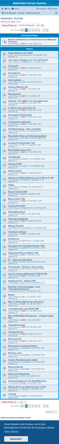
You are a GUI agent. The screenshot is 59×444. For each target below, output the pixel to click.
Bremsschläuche (15, 367)
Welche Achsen (15, 171)
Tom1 (24, 131)
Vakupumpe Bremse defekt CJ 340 (23, 253)
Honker (18, 22)
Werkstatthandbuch (16, 212)
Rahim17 (25, 396)
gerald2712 (26, 248)
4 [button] (35, 30)
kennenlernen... (15, 73)
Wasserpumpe (14, 94)
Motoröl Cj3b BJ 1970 (17, 192)
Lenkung (12, 394)
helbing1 (24, 187)
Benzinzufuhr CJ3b (16, 199)
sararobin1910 (27, 228)
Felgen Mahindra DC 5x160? (20, 53)
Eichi (23, 291)
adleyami (25, 389)
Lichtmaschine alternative (19, 122)
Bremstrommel (14, 339)
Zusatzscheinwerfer (16, 206)
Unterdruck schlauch (17, 232)
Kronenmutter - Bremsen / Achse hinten (25, 267)
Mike (23, 145)
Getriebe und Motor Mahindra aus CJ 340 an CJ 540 (31, 178)
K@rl (13, 22)
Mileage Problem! (16, 226)
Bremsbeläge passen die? (19, 150)
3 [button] (32, 30)
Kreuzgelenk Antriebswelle (20, 115)
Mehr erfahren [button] (12, 431)
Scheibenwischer (15, 332)
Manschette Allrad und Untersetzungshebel (27, 136)
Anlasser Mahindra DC (18, 87)
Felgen (11, 185)
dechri (24, 82)
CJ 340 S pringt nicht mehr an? (22, 108)
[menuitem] (7, 8)
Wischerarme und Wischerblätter (22, 346)
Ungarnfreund (26, 55)
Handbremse (13, 239)
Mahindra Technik (12, 18)
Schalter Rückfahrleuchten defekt (22, 360)
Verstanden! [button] (16, 439)
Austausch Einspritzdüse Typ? (21, 143)
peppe (24, 383)
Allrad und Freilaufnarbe (19, 374)
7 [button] (44, 30)
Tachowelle (13, 66)
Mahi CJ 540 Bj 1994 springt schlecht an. (26, 302)
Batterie (11, 295)
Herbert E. (25, 159)
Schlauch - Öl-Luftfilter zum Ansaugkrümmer (28, 101)
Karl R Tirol (26, 241)
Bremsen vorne (15, 353)
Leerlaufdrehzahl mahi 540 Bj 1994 (23, 309)
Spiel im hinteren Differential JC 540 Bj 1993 (27, 274)
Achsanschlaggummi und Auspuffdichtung (27, 381)
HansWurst (26, 138)
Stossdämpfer (14, 157)
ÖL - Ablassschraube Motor (20, 260)
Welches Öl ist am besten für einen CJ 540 (27, 387)
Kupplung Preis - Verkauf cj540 (22, 281)
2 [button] (29, 30)
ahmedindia (26, 348)
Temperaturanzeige (16, 325)
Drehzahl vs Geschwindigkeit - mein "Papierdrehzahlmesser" (24, 288)
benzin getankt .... (16, 80)
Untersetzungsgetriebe (18, 219)
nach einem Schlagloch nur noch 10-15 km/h (28, 60)
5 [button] (38, 30)
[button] (22, 30)
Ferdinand (25, 180)
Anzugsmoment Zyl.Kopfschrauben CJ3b (26, 246)
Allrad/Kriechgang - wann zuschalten (24, 129)
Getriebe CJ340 (14, 164)
